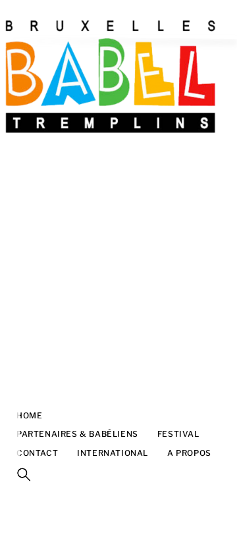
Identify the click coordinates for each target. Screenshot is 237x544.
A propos (189, 453)
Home (29, 415)
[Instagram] (10, 435)
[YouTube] (10, 416)
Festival (178, 434)
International (112, 453)
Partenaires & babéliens (77, 434)
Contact (37, 453)
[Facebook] (10, 396)
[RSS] (10, 376)
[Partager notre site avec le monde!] (10, 356)
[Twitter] (10, 455)
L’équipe (80, 415)
